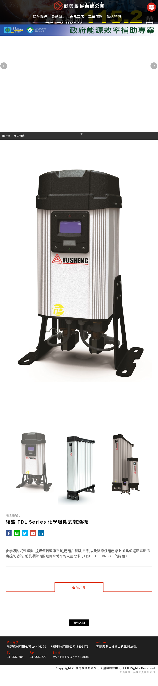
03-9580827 (38, 657)
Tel (9, 652)
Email (56, 652)
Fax (32, 652)
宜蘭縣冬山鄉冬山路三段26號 (116, 646)
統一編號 (13, 642)
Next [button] (154, 66)
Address (102, 642)
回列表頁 (79, 622)
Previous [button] (4, 66)
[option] (79, 66)
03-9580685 (15, 657)
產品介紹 (79, 587)
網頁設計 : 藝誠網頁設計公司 (137, 672)
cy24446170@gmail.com (70, 657)
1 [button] (76, 134)
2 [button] (81, 134)
